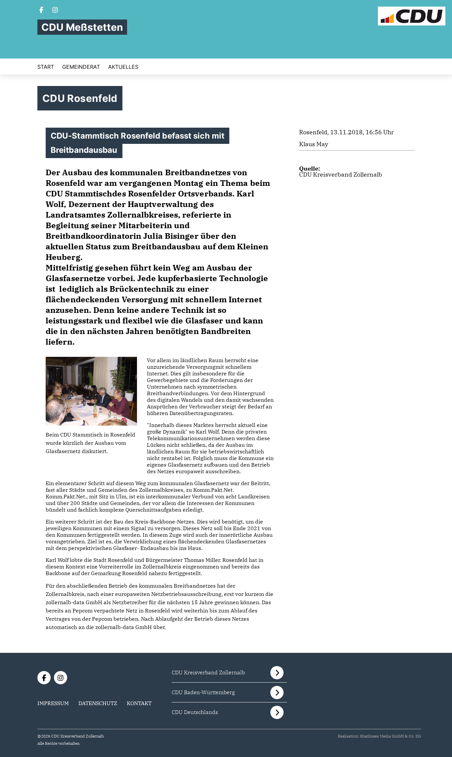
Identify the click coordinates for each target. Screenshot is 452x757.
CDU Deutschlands (195, 712)
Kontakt (139, 703)
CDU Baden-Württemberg (203, 692)
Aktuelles (123, 66)
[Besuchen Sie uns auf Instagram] (55, 11)
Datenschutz (97, 703)
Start (45, 66)
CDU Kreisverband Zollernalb (340, 174)
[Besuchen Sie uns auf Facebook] (41, 11)
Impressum (53, 703)
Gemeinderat (81, 66)
